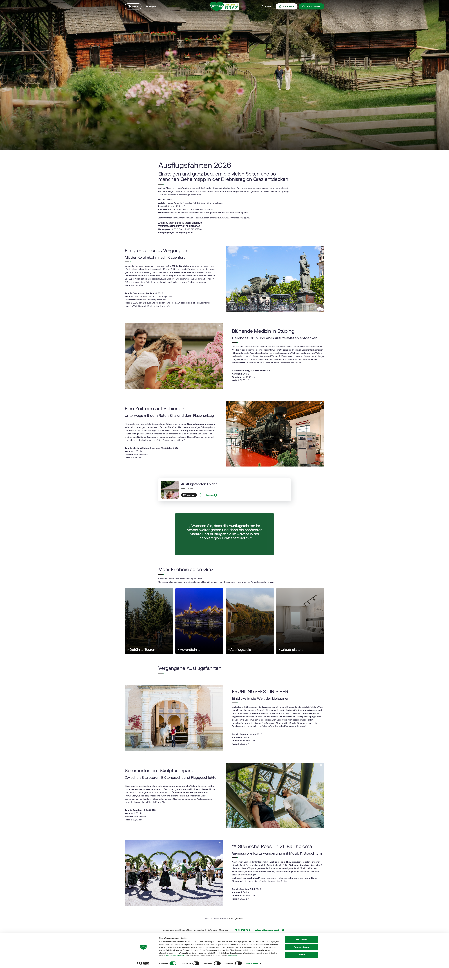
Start (207, 918)
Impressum (232, 956)
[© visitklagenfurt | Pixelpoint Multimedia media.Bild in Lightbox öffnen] (275, 279)
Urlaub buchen (313, 6)
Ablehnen (301, 955)
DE (283, 930)
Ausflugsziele (239, 649)
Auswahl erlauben (301, 947)
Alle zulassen (301, 939)
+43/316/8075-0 (242, 930)
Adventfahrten (190, 649)
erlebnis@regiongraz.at (267, 930)
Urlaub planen (291, 649)
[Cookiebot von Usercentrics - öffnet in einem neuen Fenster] (143, 963)
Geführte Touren (141, 649)
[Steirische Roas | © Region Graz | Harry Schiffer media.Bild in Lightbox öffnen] (174, 873)
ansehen (191, 495)
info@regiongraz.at (168, 232)
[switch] (195, 963)
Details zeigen (252, 963)
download (210, 495)
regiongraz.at (186, 232)
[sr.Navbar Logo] (224, 6)
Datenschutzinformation (176, 956)
